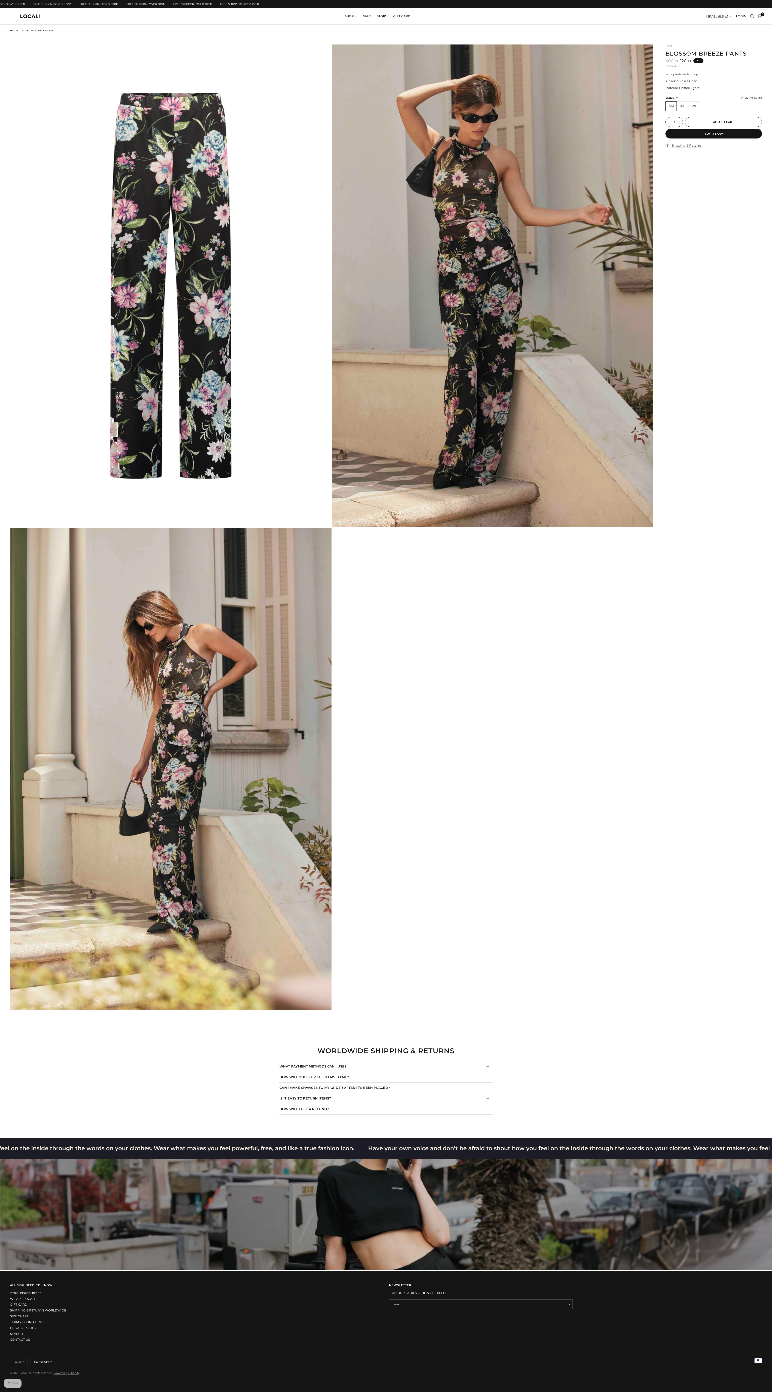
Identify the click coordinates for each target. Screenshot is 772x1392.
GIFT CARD (401, 16)
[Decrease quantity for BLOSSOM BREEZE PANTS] (669, 122)
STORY (382, 16)
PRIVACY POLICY (23, 1328)
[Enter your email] (569, 1304)
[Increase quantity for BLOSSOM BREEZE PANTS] (680, 122)
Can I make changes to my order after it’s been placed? (334, 1088)
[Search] (752, 16)
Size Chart (690, 81)
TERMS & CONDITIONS (27, 1322)
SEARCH (16, 1334)
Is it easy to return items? (305, 1098)
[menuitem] (351, 16)
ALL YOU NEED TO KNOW (31, 1285)
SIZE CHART (19, 1316)
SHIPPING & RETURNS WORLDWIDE (38, 1310)
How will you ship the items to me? (314, 1077)
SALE (367, 16)
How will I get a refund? (304, 1109)
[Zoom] (323, 53)
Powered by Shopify (66, 1372)
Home (14, 30)
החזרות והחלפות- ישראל (25, 1293)
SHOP (349, 16)
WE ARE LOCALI (22, 1299)
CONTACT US (20, 1339)
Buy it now (713, 133)
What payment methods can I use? (312, 1066)
